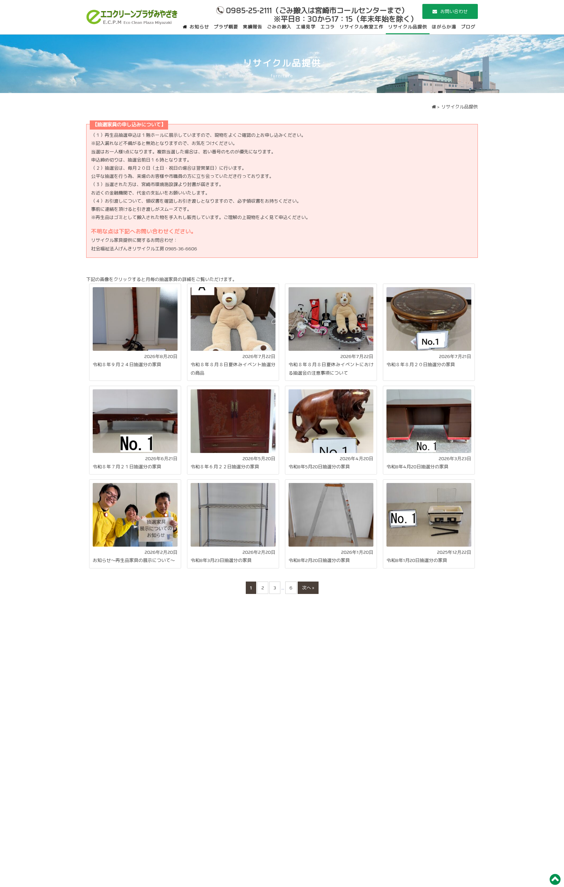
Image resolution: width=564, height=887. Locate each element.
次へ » (308, 587)
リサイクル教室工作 (361, 26)
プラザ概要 (226, 26)
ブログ (468, 26)
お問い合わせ (454, 11)
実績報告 (252, 26)
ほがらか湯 (444, 26)
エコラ (327, 26)
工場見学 (306, 26)
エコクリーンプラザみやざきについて (132, 14)
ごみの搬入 (279, 26)
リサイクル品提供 (407, 26)
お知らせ (199, 26)
